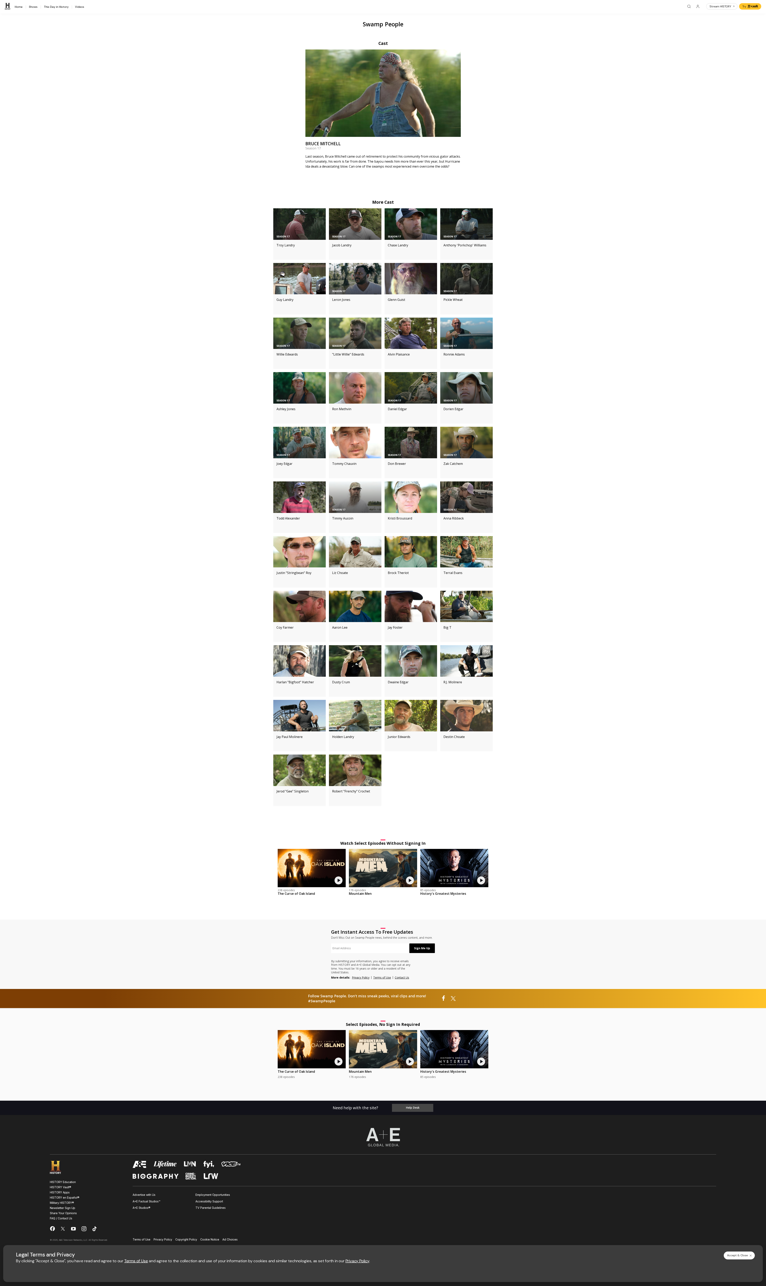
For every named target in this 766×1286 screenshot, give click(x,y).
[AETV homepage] (140, 1164)
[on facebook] (52, 1228)
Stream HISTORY (720, 6)
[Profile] (698, 6)
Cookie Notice (209, 1239)
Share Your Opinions (63, 1213)
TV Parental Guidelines (210, 1207)
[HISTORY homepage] (58, 1167)
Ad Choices (230, 1239)
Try (744, 6)
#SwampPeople (321, 1001)
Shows (33, 7)
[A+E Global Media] (383, 1137)
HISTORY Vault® (60, 1187)
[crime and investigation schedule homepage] (191, 1176)
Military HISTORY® (62, 1202)
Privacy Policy (360, 977)
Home (19, 7)
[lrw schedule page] (211, 1176)
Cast (383, 43)
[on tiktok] (94, 1228)
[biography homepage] (156, 1176)
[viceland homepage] (231, 1164)
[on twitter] (62, 1228)
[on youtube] (73, 1228)
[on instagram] (84, 1228)
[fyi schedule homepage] (208, 1164)
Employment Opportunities (212, 1194)
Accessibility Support (209, 1201)
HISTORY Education (63, 1182)
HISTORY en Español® (64, 1197)
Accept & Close (737, 1255)
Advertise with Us (144, 1194)
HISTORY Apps (60, 1192)
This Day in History (56, 7)
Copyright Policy (186, 1239)
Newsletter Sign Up (62, 1208)
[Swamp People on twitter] (453, 999)
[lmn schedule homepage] (190, 1164)
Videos (79, 7)
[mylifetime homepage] (165, 1164)
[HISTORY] (8, 6)
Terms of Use (382, 977)
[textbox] (370, 948)
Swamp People (383, 24)
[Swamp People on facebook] (443, 999)
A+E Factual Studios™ (146, 1201)
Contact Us (402, 977)
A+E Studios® (141, 1207)
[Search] (689, 6)
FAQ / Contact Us (61, 1218)
